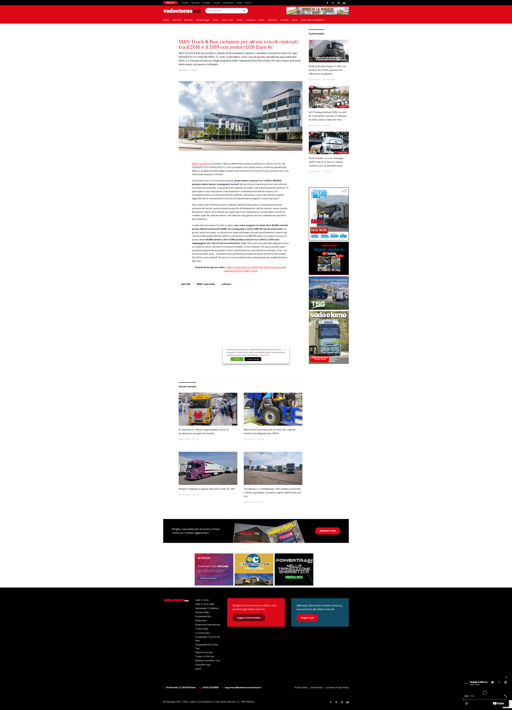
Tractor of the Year (204, 656)
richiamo (226, 284)
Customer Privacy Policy (337, 687)
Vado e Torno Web (204, 604)
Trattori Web (201, 628)
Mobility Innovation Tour (207, 660)
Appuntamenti (228, 3)
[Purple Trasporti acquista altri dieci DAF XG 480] (208, 468)
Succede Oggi (202, 19)
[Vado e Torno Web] (182, 10)
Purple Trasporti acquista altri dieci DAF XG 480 (207, 488)
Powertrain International (207, 624)
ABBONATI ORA (328, 530)
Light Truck (227, 19)
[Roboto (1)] (329, 258)
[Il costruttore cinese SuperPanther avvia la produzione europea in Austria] (208, 409)
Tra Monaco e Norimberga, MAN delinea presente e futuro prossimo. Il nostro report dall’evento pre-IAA (273, 492)
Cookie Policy (316, 687)
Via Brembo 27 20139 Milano (181, 687)
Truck (215, 19)
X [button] (284, 349)
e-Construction (202, 632)
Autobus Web (202, 612)
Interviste (272, 19)
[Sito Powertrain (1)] (294, 569)
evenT (198, 668)
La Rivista (216, 3)
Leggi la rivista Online (249, 617)
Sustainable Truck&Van (207, 608)
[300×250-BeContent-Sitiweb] (214, 569)
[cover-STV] (329, 214)
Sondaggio (206, 3)
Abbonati (170, 2)
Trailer (239, 19)
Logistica (250, 19)
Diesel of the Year (204, 652)
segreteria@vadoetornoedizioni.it (243, 687)
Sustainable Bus (203, 616)
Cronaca (284, 19)
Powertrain (200, 620)
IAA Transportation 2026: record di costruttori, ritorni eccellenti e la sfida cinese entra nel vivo (328, 116)
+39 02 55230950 (210, 687)
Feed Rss (248, 3)
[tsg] (329, 293)
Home (166, 19)
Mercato (188, 19)
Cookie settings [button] (253, 359)
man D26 (185, 284)
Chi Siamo (185, 3)
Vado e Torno (202, 599)
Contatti (239, 3)
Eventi (295, 19)
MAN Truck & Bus (201, 163)
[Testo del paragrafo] (317, 11)
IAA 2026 (176, 19)
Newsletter (195, 3)
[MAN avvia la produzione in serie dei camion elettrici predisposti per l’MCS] (273, 409)
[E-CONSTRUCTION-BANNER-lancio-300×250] (254, 569)
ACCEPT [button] (237, 359)
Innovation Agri (203, 664)
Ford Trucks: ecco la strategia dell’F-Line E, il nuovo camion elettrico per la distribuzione (326, 162)
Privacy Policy (301, 687)
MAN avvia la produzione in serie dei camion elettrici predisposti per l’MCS (269, 431)
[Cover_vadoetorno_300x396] (329, 337)
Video (332, 79)
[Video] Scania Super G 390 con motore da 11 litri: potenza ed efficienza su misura (327, 70)
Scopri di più (307, 617)
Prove (261, 19)
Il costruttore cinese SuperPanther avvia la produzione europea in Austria (203, 431)
